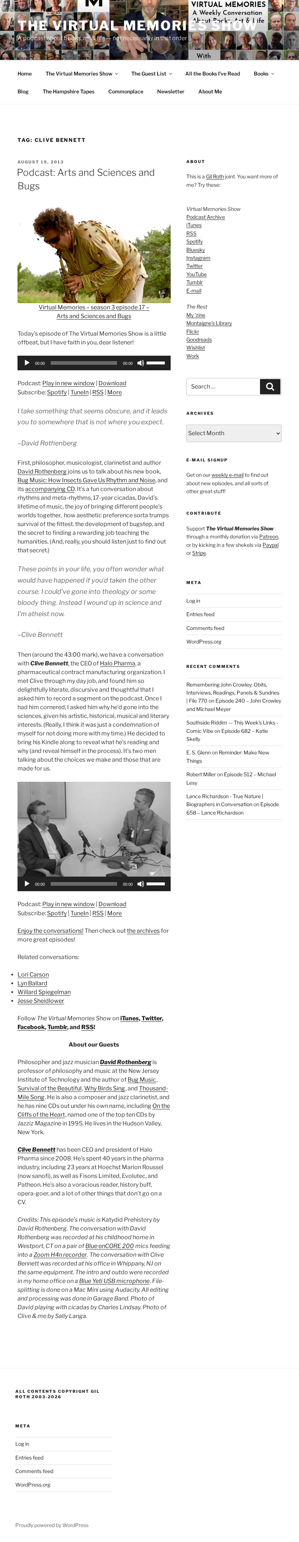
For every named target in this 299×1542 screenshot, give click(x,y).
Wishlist (195, 347)
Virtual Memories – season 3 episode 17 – (94, 307)
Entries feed (200, 614)
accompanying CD (50, 489)
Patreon (268, 536)
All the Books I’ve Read (212, 73)
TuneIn (79, 392)
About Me (210, 91)
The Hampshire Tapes (68, 91)
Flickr (192, 331)
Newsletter (171, 91)
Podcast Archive (205, 217)
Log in (193, 601)
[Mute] (140, 363)
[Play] (27, 363)
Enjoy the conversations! (51, 930)
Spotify (57, 392)
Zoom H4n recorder (60, 1254)
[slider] (157, 362)
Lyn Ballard (32, 983)
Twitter (151, 1018)
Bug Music (142, 1079)
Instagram (198, 258)
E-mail (193, 290)
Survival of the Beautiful (50, 1088)
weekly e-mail (227, 475)
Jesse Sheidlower (41, 1000)
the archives (143, 930)
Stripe (199, 553)
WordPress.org (203, 641)
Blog (23, 91)
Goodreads (199, 339)
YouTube (196, 274)
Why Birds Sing (104, 1088)
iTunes (129, 1018)
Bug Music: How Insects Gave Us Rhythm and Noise (86, 480)
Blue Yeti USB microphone (114, 1281)
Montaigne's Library (209, 323)
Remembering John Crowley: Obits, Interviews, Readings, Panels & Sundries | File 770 (232, 692)
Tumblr (57, 1027)
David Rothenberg (42, 471)
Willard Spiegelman (44, 992)
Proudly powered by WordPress (52, 1525)
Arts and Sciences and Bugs (94, 316)
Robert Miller (201, 774)
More (114, 392)
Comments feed (205, 628)
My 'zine (195, 315)
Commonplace (125, 91)
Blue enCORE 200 (109, 1246)
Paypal (271, 545)
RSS (98, 392)
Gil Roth (215, 176)
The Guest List (148, 73)
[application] (94, 363)
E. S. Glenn (198, 752)
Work (192, 356)
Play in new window (68, 383)
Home (25, 73)
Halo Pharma (117, 663)
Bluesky (195, 250)
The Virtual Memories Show (138, 26)
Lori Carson (33, 974)
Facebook (31, 1027)
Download (112, 383)
